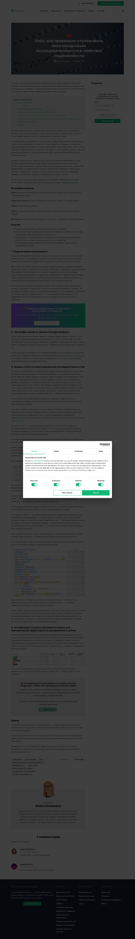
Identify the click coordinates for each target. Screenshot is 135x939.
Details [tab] (56, 451)
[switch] (56, 484)
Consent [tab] (34, 451)
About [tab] (101, 451)
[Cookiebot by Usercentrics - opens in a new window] (101, 444)
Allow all (96, 493)
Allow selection (67, 493)
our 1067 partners (37, 461)
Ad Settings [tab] (79, 451)
